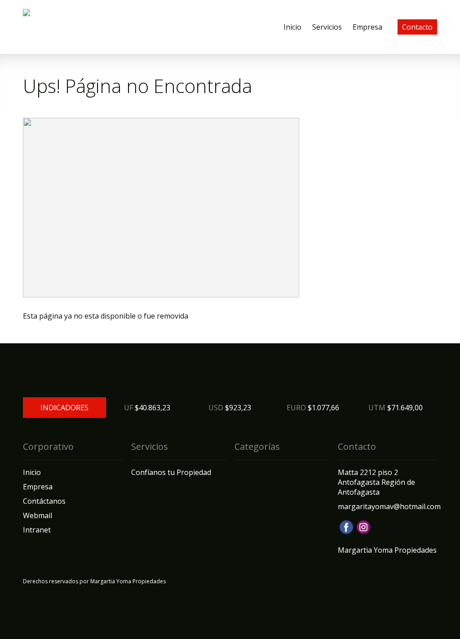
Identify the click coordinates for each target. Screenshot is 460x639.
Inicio (292, 27)
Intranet (37, 530)
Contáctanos (44, 501)
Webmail (37, 515)
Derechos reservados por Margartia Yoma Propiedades (94, 581)
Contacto (417, 27)
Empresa (367, 27)
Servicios (327, 27)
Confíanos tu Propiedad (171, 472)
